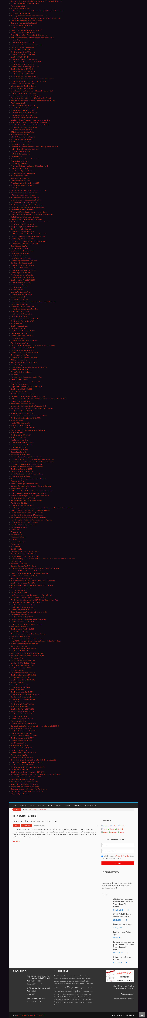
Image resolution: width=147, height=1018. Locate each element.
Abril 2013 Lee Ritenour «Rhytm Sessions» (24, 784)
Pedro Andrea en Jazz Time (19, 755)
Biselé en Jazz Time (17, 658)
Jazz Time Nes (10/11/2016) (19, 287)
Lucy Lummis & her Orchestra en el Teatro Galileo (27, 515)
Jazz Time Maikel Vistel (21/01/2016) (22, 442)
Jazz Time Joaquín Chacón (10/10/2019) (23, 42)
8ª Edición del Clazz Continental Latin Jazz (24, 127)
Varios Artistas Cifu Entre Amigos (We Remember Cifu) (28, 406)
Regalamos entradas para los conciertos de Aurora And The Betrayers (33, 302)
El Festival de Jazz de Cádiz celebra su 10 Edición (26, 200)
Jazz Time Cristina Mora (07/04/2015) (22, 629)
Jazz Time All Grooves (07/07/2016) (22, 336)
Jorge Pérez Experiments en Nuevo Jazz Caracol (26, 387)
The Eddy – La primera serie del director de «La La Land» (29, 16)
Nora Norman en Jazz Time (19, 440)
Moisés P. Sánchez (69, 997)
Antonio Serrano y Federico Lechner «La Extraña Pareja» (28, 634)
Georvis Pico (62, 983)
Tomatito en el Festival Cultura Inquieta (23, 394)
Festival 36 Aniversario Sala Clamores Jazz (24, 202)
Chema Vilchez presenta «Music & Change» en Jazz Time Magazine (32, 214)
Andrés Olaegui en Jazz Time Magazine (23, 105)
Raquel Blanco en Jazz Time (20, 685)
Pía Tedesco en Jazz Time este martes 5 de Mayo (26, 624)
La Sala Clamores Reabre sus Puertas (23, 28)
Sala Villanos (15, 374)
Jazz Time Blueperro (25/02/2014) (22, 719)
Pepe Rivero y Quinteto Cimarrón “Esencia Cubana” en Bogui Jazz (31, 520)
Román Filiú (78, 1002)
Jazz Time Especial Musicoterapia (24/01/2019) (25, 67)
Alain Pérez (57, 976)
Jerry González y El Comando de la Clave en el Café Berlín (29, 416)
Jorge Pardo (77, 991)
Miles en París (15, 40)
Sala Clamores (15, 547)
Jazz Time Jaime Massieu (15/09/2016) (23, 331)
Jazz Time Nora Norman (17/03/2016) (22, 411)
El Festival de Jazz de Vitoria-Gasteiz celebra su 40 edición (29, 367)
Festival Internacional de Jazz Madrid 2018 (24, 113)
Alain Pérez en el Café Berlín (20, 503)
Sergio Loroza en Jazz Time (19, 379)
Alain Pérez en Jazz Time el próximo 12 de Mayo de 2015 (28, 619)
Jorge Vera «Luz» (16, 156)
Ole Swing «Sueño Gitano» (19, 593)
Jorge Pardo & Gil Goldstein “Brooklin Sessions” (26, 30)
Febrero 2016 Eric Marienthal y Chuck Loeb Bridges (27, 467)
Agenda (41, 806)
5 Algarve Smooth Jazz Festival (20, 13)
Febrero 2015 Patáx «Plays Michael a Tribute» (24, 644)
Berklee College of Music (66, 978)
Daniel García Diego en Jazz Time (21, 365)
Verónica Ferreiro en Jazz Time (21, 292)
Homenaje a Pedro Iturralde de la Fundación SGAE (26, 464)
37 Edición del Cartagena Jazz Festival (22, 185)
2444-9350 (131, 1015)
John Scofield (68, 991)
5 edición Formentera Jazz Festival (22, 88)
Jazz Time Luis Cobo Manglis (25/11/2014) (23, 648)
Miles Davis (61, 997)
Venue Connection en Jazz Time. (21, 578)
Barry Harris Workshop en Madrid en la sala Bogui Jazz (28, 236)
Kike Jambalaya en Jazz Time (20, 794)
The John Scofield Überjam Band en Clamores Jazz (27, 205)
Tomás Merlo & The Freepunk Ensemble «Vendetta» (27, 653)
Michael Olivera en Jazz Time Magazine (23, 173)
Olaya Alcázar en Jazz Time (19, 256)
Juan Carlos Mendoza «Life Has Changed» (24, 23)
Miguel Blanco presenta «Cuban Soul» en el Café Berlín (28, 517)
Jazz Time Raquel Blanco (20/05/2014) (23, 680)
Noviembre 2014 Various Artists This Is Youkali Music (27, 656)
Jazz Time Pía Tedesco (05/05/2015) (22, 622)
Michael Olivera (83, 994)
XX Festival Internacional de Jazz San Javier (24, 193)
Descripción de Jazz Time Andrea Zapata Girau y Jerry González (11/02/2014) (35, 726)
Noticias (23, 806)
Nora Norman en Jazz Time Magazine (22, 142)
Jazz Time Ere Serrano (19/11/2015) (21, 469)
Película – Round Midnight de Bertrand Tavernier (26, 21)
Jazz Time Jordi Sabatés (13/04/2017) (22, 224)
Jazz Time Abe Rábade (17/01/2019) (22, 69)
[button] (117, 885)
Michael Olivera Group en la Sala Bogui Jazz (24, 309)
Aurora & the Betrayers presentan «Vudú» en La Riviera (28, 479)
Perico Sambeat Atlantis (18, 6)
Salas (58, 806)
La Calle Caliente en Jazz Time (20, 677)
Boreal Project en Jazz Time (20, 311)
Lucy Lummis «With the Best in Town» (23, 663)
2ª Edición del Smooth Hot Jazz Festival (23, 93)
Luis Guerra (59, 994)
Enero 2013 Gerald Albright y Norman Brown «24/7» (27, 791)
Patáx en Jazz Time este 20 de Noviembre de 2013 (27, 762)
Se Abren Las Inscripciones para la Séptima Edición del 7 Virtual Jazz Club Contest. (37, 11)
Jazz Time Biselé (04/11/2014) (20, 651)
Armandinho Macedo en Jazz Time (22, 413)
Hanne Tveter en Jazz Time (19, 285)
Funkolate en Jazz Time (18, 437)
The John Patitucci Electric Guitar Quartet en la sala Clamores (30, 222)
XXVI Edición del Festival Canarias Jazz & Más (25, 198)
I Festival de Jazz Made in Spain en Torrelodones (26, 219)
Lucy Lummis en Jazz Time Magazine (22, 471)
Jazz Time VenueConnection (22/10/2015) (24, 576)
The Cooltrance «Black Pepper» (21, 588)
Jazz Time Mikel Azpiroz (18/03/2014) (22, 709)
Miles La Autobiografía (18, 338)
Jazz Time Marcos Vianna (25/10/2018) (23, 110)
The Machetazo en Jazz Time (20, 176)
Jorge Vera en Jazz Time (18, 328)
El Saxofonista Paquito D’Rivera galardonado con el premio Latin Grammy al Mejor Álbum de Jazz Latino (43, 559)
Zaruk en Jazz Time (17, 290)
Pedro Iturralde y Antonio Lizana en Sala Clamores (27, 513)
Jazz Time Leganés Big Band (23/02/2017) (24, 261)
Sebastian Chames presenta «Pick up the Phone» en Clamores (31, 486)
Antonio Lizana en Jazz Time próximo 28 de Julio (26, 602)
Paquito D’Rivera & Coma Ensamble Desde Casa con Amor (29, 35)
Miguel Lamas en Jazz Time (19, 304)
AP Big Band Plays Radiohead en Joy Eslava (24, 227)
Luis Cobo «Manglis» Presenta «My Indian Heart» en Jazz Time (30, 120)
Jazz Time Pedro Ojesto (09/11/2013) (22, 765)
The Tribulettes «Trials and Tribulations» (23, 554)
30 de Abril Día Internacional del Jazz (22, 404)
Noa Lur (76, 997)
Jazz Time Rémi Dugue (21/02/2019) (22, 64)
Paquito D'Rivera (63, 999)
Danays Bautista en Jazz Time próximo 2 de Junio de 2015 (29, 612)
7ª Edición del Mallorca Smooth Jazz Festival (25, 159)
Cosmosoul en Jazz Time (19, 646)
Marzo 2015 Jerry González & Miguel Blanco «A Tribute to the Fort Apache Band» (36, 641)
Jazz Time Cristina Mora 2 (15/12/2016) (23, 280)
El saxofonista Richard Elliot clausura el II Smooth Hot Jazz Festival (32, 91)
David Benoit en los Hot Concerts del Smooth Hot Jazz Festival (31, 98)
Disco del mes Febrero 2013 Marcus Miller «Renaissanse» (29, 789)
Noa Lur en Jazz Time (17, 670)
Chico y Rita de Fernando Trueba (21, 372)
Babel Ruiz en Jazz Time (18, 743)
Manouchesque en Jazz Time (20, 425)
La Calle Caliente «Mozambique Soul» (22, 607)
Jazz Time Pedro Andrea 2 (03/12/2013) (23, 753)
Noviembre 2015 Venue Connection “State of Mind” (27, 571)
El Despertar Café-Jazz (18, 542)
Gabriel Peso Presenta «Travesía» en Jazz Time (25, 108)
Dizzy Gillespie (80, 981)
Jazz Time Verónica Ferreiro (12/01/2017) (23, 270)
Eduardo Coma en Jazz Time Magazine (23, 137)
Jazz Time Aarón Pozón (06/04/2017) (22, 231)
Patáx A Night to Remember (19, 447)
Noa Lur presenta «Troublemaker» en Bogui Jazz (26, 377)
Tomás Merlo (84, 1002)
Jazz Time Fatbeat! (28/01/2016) (21, 435)
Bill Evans (74, 978)
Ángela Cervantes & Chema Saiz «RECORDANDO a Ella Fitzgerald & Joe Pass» (34, 600)
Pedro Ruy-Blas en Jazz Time (20, 702)
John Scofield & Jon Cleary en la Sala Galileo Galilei (27, 45)
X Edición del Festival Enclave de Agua (23, 195)
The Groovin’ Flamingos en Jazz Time (22, 263)
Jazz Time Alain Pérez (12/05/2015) (22, 617)
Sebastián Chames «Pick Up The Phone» (23, 566)
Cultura (68, 806)
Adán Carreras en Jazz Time (20, 343)
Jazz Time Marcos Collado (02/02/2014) (23, 731)
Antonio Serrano (80, 976)
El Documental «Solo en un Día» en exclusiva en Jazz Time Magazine (32, 79)
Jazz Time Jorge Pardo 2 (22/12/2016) (23, 277)
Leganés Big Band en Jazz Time (21, 273)
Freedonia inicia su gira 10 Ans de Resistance (25, 484)
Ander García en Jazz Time (19, 168)
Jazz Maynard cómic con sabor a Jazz (22, 307)
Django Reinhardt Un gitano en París (22, 350)
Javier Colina (89, 984)
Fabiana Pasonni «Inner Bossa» (20, 636)
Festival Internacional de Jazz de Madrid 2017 (25, 183)
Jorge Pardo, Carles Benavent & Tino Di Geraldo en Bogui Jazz (30, 510)
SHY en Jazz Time (16, 188)
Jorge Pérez (85, 991)
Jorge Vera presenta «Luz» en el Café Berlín (25, 319)
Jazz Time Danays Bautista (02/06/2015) (23, 610)
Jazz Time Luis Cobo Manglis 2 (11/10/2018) (24, 117)
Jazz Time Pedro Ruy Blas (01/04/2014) (23, 699)
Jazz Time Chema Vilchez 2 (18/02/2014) (23, 723)
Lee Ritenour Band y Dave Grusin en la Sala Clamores (27, 207)
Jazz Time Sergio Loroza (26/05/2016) (23, 348)
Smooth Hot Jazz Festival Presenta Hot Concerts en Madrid (30, 125)
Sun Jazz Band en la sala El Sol (20, 401)
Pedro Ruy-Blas (75, 999)
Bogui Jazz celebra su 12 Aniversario (22, 210)
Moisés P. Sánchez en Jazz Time (21, 423)
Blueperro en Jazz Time (18, 721)
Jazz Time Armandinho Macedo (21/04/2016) (25, 353)
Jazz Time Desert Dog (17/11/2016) (21, 282)
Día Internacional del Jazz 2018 (20, 151)
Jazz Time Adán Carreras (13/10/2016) (22, 321)
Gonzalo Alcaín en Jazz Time (20, 161)
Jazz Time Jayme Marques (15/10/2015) (23, 583)
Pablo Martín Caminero (83, 997)
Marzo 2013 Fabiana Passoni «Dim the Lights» (25, 787)
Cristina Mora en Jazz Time (19, 299)
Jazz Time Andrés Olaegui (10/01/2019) (23, 71)
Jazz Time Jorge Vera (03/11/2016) (21, 294)
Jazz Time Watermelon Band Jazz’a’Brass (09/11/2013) (28, 767)
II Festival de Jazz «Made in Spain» (21, 139)
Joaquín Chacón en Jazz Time (20, 50)
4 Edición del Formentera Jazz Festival (23, 132)
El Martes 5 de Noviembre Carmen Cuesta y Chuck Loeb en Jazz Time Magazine (36, 774)
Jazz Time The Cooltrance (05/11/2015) (23, 498)
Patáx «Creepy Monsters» (19, 164)
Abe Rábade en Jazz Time (19, 103)
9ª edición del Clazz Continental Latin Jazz (24, 76)
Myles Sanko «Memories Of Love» (21, 25)
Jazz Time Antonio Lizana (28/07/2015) (23, 605)
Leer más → (16, 841)
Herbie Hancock (70, 983)
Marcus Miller (75, 994)
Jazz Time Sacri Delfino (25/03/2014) (22, 704)
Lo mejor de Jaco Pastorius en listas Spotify (25, 551)
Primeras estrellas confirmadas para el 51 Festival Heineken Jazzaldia (32, 462)
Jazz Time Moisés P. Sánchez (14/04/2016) (24, 357)
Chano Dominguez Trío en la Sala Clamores (24, 522)
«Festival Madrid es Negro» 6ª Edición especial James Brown (30, 496)
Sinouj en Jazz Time (17, 690)
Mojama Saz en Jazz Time (19, 563)
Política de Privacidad (122, 856)
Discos (50, 806)
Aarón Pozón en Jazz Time (19, 248)
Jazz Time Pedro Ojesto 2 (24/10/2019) (23, 33)
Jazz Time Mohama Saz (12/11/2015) (21, 476)
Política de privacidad (127, 994)
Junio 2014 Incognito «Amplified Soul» (23, 673)
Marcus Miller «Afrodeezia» (19, 627)
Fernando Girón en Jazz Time (20, 134)
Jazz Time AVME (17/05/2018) (20, 57)
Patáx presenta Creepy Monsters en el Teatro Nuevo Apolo (30, 166)
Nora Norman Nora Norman (19, 450)
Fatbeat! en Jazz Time (18, 481)
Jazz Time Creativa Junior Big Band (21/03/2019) (26, 62)
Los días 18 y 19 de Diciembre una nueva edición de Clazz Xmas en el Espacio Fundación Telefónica (42, 508)
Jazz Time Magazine (66, 987)
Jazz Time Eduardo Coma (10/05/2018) (23, 52)
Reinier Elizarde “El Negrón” (67, 1002)
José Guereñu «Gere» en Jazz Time (22, 665)
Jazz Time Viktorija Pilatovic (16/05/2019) (24, 59)
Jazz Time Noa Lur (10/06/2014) (21, 668)
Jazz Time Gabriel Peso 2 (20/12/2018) (23, 74)
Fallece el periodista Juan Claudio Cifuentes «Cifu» (27, 639)
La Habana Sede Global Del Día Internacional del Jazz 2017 (29, 234)
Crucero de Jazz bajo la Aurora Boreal (23, 84)
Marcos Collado (67, 994)
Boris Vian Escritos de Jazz (19, 384)
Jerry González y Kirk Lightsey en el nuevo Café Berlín (28, 430)
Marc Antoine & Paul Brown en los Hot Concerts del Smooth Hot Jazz (33, 101)
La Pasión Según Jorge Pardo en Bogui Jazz (24, 244)
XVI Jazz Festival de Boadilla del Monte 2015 (24, 556)
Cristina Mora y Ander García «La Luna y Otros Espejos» (28, 597)
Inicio (14, 806)
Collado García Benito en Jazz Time (22, 445)
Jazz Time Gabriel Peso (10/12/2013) (22, 748)
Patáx (69, 999)
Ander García (71, 976)
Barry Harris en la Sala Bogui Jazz (21, 229)
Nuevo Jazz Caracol (17, 421)
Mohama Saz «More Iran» (18, 590)
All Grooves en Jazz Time (19, 360)
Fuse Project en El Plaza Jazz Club (21, 314)
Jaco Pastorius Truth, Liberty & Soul (22, 251)
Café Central (15, 544)
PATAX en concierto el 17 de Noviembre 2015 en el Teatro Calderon (32, 585)
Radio (32, 806)
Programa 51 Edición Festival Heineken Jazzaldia (26, 382)
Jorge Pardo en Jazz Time (19, 297)
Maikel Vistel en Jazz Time (19, 488)
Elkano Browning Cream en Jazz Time (23, 711)
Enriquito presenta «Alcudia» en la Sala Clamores (26, 500)
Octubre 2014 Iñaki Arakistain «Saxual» (23, 660)
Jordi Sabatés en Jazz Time (19, 246)
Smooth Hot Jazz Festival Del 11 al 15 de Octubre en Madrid (29, 190)
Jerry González (83, 988)
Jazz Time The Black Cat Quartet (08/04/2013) (25, 694)
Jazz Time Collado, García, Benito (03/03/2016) (26, 418)
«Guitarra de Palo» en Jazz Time (21, 728)
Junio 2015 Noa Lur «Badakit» (20, 614)
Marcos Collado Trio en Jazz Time (21, 733)
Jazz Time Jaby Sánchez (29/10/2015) (23, 505)
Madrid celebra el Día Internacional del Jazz (24, 149)
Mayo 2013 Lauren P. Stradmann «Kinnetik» (24, 782)
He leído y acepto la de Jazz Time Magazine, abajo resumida (117, 857)
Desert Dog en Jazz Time (19, 316)
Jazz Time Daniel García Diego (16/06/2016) (24, 340)
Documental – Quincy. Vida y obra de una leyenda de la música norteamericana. (36, 18)
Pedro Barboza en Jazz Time (20, 144)
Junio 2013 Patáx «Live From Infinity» (22, 779)
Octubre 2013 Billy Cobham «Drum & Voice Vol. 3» (26, 777)
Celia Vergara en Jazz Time (19, 333)
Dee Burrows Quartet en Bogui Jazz (22, 275)
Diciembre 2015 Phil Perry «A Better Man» (24, 525)
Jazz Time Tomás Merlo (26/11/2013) (22, 757)
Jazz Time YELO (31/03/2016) (20, 370)
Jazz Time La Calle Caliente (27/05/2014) (23, 675)
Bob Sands (88, 978)
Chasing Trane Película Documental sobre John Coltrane (29, 241)
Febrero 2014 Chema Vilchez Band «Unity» (24, 736)
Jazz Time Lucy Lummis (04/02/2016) (23, 428)
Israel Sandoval (79, 983)
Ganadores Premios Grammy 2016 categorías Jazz (26, 457)
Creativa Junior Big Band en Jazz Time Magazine (26, 96)
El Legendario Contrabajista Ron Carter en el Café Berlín (28, 81)
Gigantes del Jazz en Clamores (20, 454)
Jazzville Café (15, 530)
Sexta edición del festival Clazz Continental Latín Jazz (28, 396)
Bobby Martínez (80, 978)
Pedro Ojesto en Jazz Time (19, 770)
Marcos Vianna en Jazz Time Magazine (23, 115)
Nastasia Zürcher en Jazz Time (20, 154)
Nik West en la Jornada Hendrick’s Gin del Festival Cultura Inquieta (32, 408)
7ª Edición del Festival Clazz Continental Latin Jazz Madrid (29, 212)
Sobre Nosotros (91, 806)
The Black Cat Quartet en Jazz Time (22, 697)
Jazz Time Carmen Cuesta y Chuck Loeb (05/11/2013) (27, 772)
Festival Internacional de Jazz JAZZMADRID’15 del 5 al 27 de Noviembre (33, 581)
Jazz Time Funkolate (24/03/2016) (21, 389)
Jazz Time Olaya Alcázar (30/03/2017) (22, 239)
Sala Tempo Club (16, 561)
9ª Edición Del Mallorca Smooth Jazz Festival (25, 4)
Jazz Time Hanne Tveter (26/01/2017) (22, 265)
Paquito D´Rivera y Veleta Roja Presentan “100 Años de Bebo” (30, 122)
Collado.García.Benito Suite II (20, 452)
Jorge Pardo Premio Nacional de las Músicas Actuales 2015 (29, 573)
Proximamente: (26, 825)
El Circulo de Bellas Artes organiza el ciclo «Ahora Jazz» (28, 493)
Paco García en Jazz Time (19, 716)
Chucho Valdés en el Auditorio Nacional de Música (27, 474)
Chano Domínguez (58, 981)
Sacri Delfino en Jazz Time (19, 707)
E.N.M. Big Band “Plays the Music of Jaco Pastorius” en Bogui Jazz (31, 491)
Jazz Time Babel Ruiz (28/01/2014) (21, 741)
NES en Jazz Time (16, 324)
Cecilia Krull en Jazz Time (19, 391)
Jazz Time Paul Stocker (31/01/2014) (22, 738)
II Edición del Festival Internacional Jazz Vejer (25, 217)
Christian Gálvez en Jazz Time (20, 180)
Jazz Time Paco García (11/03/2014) (21, 714)
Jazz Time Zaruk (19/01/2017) (20, 268)
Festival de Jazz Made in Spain (20, 8)
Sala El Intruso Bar (16, 549)
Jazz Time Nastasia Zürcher (19, 326)
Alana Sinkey (64, 976)
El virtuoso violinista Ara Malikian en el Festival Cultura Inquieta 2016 (32, 459)
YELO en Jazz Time (17, 433)
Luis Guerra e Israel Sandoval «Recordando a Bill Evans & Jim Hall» (31, 595)
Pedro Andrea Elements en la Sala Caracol (24, 362)
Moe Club (14, 539)
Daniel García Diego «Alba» (19, 527)
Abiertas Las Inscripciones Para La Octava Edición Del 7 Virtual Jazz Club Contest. (36, 1)
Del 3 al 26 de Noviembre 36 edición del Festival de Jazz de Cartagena (33, 345)
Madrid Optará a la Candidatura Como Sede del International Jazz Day (32, 38)
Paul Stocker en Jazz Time (19, 745)
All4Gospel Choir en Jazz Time (20, 178)
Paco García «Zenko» (17, 682)
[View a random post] (131, 805)
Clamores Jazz (73, 981)
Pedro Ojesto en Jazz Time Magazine (22, 47)
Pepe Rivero (85, 999)
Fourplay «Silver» (16, 532)
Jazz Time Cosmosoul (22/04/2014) (22, 692)
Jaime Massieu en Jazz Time (20, 355)
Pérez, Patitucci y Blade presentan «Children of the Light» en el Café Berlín (35, 147)
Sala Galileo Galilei (16, 534)
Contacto (77, 806)
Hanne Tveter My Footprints (20, 253)
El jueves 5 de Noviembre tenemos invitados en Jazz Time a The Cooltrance (35, 568)
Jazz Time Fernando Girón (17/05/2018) (23, 54)
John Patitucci (61, 991)
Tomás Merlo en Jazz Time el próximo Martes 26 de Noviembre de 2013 (33, 760)
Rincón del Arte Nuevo (18, 537)
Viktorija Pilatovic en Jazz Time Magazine (23, 86)
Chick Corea (66, 981)
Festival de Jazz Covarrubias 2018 (21, 130)
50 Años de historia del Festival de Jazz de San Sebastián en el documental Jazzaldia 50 (39, 399)
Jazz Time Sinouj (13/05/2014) (20, 687)
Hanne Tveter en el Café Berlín (20, 258)
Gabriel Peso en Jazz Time (19, 750)
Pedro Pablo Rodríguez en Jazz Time (22, 171)
